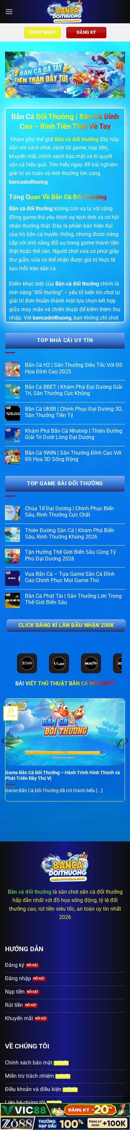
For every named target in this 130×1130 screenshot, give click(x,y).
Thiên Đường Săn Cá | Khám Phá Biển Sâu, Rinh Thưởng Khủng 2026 (69, 533)
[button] (9, 11)
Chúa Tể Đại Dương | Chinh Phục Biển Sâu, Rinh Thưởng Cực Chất (69, 511)
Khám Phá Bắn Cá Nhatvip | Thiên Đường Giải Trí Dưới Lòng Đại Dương (73, 434)
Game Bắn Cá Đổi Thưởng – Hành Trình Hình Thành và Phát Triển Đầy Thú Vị (62, 775)
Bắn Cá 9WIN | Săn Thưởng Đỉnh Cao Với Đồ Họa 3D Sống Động (73, 456)
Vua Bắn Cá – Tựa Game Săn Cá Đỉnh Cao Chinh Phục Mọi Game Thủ (70, 577)
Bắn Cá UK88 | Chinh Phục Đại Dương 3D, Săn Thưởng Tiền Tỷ (73, 412)
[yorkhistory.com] (65, 11)
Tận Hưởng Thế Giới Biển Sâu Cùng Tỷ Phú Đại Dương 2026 (70, 555)
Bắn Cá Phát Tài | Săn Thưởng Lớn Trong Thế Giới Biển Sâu (73, 599)
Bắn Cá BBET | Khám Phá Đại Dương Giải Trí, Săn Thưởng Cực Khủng (73, 390)
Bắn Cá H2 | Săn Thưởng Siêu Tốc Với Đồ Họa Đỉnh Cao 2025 (73, 368)
